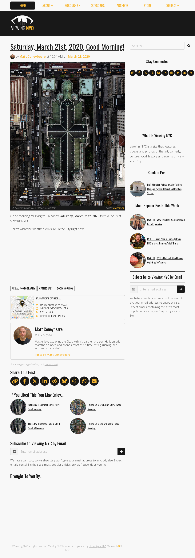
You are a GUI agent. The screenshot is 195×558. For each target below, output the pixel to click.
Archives (122, 5)
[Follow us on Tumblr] (178, 73)
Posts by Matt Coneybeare (52, 354)
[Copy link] (14, 381)
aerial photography (23, 288)
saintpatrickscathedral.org (54, 308)
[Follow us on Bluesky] (159, 73)
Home (22, 5)
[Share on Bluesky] (64, 382)
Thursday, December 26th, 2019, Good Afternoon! (44, 426)
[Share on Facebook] (24, 382)
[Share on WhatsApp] (84, 382)
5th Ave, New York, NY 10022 (53, 304)
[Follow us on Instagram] (133, 73)
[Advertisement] (115, 22)
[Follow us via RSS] (191, 73)
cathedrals (46, 288)
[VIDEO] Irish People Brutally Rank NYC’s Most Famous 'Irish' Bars (164, 241)
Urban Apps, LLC (97, 546)
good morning (65, 288)
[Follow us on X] (146, 73)
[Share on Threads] (74, 382)
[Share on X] (34, 382)
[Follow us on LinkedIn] (165, 73)
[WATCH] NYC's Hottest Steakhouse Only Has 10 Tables (165, 260)
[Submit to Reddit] (54, 382)
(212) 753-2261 (47, 312)
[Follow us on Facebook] (139, 73)
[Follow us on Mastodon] (172, 73)
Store (147, 5)
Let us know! (51, 364)
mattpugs (118, 208)
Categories (97, 5)
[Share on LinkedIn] (44, 382)
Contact (171, 5)
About (46, 5)
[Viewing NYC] (23, 22)
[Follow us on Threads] (152, 73)
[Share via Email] (94, 382)
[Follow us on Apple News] (184, 73)
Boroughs (71, 5)
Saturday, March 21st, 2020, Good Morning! (67, 46)
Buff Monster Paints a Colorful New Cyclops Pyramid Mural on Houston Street (164, 188)
